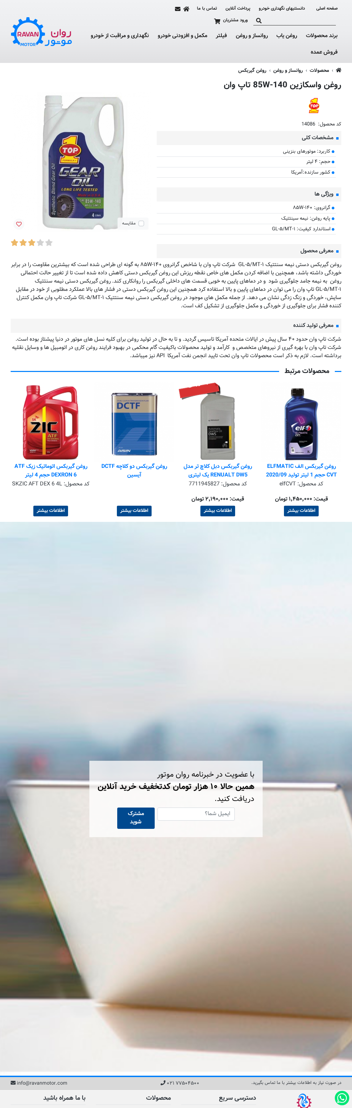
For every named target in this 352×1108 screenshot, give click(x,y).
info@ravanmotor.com (42, 1083)
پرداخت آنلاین (238, 9)
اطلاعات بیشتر (301, 511)
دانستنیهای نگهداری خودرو (282, 8)
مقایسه (129, 223)
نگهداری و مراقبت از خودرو (120, 36)
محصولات (319, 71)
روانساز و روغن (252, 36)
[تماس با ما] (177, 9)
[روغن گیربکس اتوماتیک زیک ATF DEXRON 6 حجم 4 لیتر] (134, 422)
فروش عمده (324, 52)
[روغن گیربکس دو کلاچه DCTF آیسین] (218, 422)
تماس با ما (207, 9)
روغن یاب (286, 36)
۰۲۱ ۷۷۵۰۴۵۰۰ (183, 1083)
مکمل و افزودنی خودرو (182, 36)
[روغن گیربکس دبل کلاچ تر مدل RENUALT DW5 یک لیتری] (301, 422)
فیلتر (221, 36)
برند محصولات (322, 36)
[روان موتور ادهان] (42, 31)
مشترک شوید (136, 818)
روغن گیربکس (252, 71)
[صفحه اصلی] (186, 9)
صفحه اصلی (327, 9)
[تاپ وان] (313, 105)
